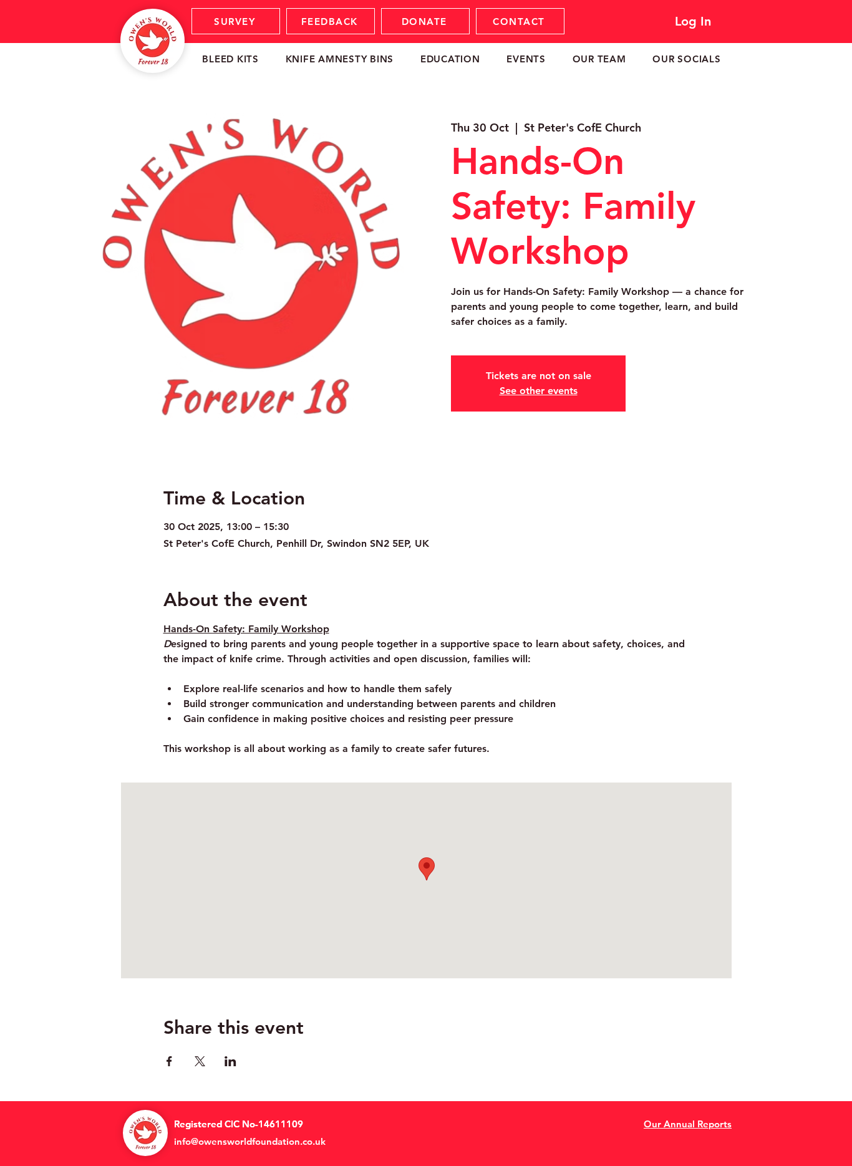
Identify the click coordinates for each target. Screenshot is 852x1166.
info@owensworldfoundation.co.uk (250, 1141)
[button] (230, 59)
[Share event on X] (200, 1061)
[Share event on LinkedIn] (230, 1061)
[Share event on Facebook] (169, 1061)
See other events (539, 391)
